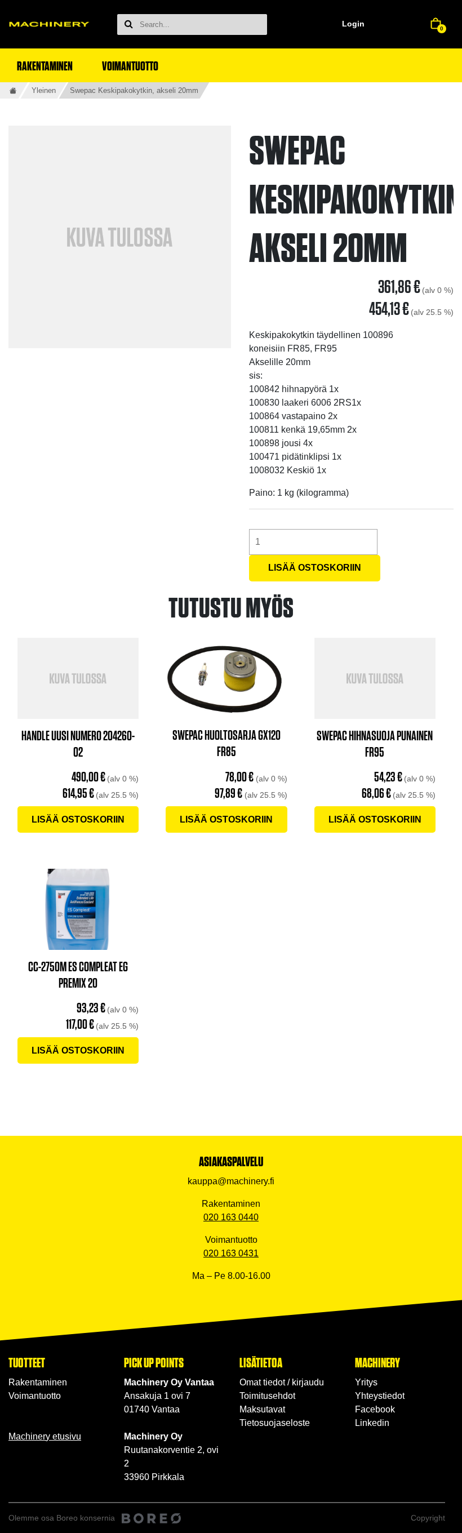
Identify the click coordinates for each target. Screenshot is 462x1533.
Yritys (366, 1382)
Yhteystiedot (380, 1396)
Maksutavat (262, 1409)
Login (353, 24)
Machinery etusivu (44, 1436)
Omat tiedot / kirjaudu (281, 1382)
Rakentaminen (37, 1382)
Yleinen (44, 90)
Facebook (375, 1409)
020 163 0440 (231, 1217)
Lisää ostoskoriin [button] (78, 819)
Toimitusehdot (267, 1396)
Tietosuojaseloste (274, 1423)
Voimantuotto (34, 1396)
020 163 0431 (231, 1253)
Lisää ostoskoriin (314, 567)
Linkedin (372, 1423)
